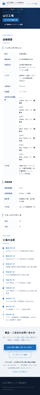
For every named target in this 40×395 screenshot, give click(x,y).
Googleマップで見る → (20, 371)
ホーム (5, 9)
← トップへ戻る (32, 4)
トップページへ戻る (20, 355)
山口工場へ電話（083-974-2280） (20, 347)
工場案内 (12, 9)
